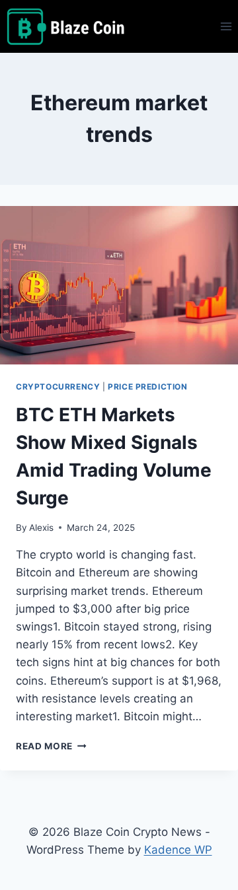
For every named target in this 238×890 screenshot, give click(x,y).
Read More (51, 746)
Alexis (41, 527)
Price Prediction (148, 387)
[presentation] (119, 285)
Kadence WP (178, 849)
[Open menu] (226, 26)
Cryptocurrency (58, 387)
